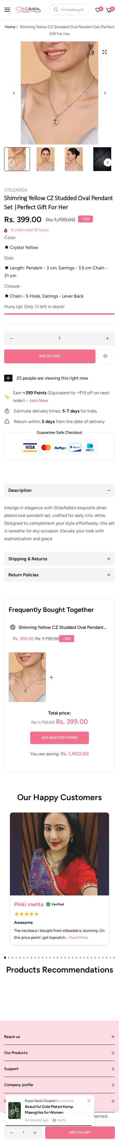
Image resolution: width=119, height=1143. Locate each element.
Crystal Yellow (23, 247)
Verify (61, 1119)
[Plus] (107, 338)
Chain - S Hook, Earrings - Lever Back (46, 296)
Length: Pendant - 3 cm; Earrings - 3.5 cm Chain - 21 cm (55, 271)
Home (10, 27)
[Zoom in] (104, 52)
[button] (105, 93)
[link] (88, 1099)
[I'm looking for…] (54, 9)
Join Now (38, 400)
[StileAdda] (28, 9)
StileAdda (15, 190)
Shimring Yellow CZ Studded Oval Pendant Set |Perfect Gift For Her (61, 628)
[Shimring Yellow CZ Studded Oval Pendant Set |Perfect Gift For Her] (27, 677)
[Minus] (11, 338)
